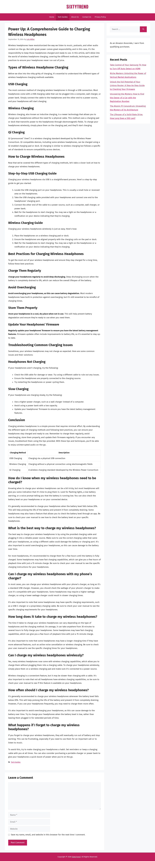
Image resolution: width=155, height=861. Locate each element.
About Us (75, 17)
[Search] (143, 29)
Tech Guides (63, 17)
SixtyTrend (76, 857)
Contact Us (86, 17)
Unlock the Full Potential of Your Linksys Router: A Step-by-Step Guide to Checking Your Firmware (127, 86)
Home (51, 17)
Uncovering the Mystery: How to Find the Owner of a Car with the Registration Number (127, 98)
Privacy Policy (100, 17)
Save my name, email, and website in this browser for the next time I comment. (48, 834)
